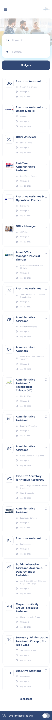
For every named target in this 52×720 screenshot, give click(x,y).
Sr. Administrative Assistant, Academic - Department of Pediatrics (29, 570)
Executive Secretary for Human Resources (30, 477)
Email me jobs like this (21, 715)
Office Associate (26, 137)
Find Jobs (26, 65)
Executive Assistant (28, 81)
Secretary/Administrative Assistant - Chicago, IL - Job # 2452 (32, 641)
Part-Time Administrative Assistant (25, 166)
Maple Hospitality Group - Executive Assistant (27, 607)
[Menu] (5, 9)
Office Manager (26, 226)
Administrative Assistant (25, 319)
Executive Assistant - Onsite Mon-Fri (29, 108)
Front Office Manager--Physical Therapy (28, 256)
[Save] (45, 81)
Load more (26, 699)
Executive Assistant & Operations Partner (30, 198)
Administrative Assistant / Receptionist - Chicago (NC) (25, 385)
